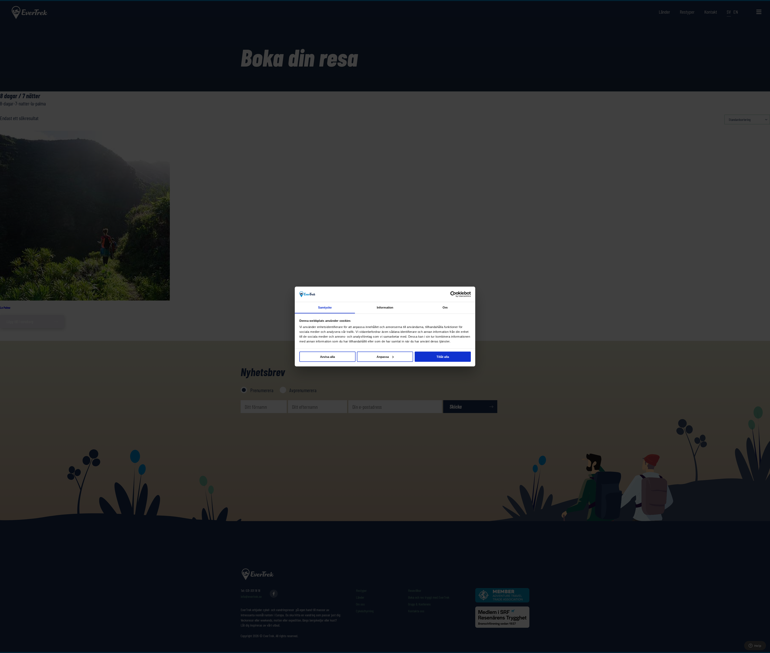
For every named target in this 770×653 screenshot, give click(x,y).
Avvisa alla (327, 356)
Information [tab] (385, 307)
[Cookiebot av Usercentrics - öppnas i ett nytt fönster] (453, 294)
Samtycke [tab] (325, 307)
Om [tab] (445, 307)
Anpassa (383, 356)
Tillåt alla (443, 356)
